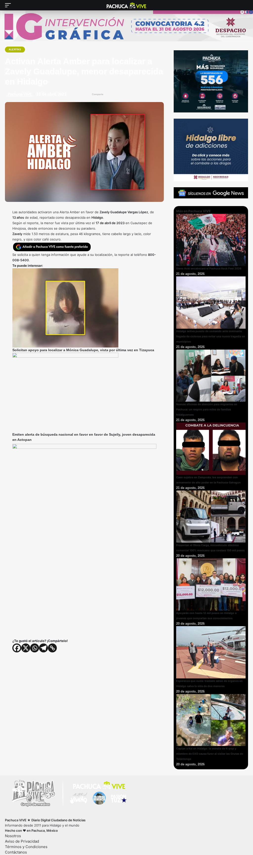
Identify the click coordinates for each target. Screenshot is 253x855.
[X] (25, 647)
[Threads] (51, 815)
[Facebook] (16, 647)
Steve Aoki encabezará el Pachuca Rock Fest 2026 (208, 268)
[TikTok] (44, 815)
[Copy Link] (52, 647)
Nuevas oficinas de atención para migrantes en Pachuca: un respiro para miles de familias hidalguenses (206, 409)
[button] (9, 5)
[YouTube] (22, 815)
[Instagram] (37, 815)
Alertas (15, 49)
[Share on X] (119, 94)
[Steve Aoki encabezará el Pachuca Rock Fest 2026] (211, 239)
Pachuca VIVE (20, 94)
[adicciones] (211, 150)
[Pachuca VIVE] (126, 5)
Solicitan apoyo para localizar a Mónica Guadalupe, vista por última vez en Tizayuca (83, 350)
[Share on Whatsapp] (129, 94)
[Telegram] (43, 647)
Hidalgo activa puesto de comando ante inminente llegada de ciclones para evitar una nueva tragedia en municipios (210, 336)
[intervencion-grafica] (126, 26)
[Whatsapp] (34, 647)
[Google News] (30, 815)
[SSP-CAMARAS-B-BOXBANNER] (211, 81)
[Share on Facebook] (109, 94)
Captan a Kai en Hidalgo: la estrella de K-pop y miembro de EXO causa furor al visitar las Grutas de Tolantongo (209, 754)
